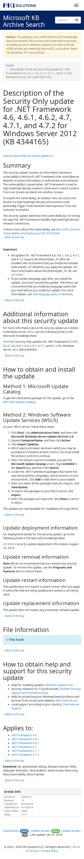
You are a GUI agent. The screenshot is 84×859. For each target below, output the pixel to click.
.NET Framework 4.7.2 (25, 755)
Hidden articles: (41, 831)
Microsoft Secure (66, 700)
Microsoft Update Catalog (19, 402)
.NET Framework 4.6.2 (25, 743)
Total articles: (11, 831)
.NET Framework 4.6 (24, 735)
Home (10, 65)
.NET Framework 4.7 (24, 747)
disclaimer (17, 52)
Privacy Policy (49, 851)
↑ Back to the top (13, 237)
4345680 (8, 342)
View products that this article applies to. (28, 156)
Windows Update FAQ (59, 685)
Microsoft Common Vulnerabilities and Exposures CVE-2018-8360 (41, 231)
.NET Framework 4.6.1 (25, 739)
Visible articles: (72, 831)
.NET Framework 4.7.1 (25, 751)
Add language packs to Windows (53, 294)
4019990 (17, 275)
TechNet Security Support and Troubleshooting (46, 691)
